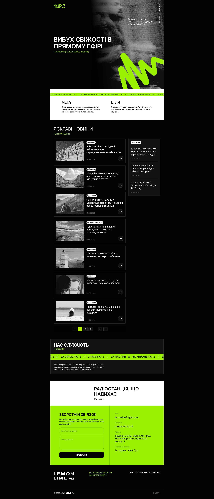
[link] (144, 153)
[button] (90, 151)
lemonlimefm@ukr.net (127, 417)
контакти (159, 18)
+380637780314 (124, 426)
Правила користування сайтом (145, 473)
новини (159, 7)
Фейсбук (133, 450)
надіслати (81, 455)
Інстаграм (120, 450)
